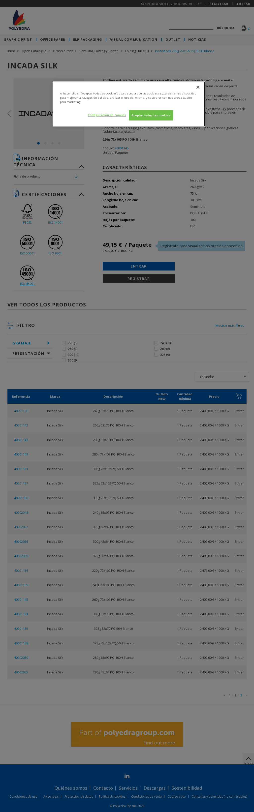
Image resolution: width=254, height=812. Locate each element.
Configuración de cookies (107, 115)
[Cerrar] (197, 87)
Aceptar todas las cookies (150, 115)
